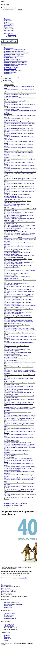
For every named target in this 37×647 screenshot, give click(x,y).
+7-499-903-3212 (9, 626)
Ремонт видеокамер (10, 57)
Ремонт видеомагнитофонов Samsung (19, 262)
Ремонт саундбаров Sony (28, 330)
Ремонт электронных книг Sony (17, 204)
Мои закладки (8, 616)
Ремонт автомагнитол (11, 65)
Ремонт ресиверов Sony (28, 489)
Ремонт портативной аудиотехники (15, 62)
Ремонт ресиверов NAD (28, 478)
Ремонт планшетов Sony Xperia (17, 195)
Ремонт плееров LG (24, 315)
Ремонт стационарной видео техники (15, 64)
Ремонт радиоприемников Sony (17, 325)
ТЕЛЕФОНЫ (8, 139)
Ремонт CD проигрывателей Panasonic (19, 390)
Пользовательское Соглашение (13, 604)
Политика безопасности (11, 602)
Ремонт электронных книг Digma (17, 198)
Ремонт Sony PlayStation (28, 233)
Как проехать (8, 27)
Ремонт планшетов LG (27, 186)
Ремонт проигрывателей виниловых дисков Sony (19, 417)
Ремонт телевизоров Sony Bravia (17, 108)
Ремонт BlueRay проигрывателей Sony (19, 219)
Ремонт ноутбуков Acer (27, 122)
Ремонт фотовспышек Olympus (17, 359)
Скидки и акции (9, 30)
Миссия (6, 22)
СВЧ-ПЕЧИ (7, 365)
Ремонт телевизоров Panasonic (16, 95)
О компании (8, 20)
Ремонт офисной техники (12, 59)
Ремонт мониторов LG (27, 446)
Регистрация (12, 35)
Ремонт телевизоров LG (28, 93)
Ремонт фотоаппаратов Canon (16, 346)
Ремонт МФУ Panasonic (27, 444)
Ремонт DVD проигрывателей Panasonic (19, 225)
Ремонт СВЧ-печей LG (27, 370)
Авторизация (12, 36)
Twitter (6, 640)
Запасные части (9, 28)
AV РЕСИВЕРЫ (9, 457)
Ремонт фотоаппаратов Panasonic (17, 353)
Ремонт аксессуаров (10, 72)
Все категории (8, 48)
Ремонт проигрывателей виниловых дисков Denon (19, 407)
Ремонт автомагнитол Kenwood (17, 277)
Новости (7, 19)
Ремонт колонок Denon (27, 402)
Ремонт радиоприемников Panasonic (18, 322)
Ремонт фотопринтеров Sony (16, 454)
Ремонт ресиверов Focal (28, 466)
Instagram (7, 637)
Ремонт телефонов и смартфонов (14, 51)
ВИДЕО (6, 207)
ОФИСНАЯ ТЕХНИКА (11, 441)
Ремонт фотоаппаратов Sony (16, 356)
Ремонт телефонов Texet (28, 172)
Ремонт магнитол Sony (27, 294)
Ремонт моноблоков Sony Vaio (16, 119)
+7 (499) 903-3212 (6, 80)
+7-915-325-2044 (9, 624)
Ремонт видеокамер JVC (28, 238)
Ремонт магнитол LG (25, 289)
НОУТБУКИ (8, 114)
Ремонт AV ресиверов (11, 67)
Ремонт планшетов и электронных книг (16, 53)
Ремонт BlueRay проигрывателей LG (18, 216)
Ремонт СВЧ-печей (10, 69)
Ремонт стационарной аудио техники (15, 61)
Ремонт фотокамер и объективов (14, 56)
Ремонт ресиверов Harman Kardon (17, 469)
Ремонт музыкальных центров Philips (18, 309)
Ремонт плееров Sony (25, 320)
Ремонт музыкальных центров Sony (18, 312)
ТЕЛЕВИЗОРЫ (9, 85)
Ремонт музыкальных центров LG (18, 303)
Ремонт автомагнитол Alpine (16, 274)
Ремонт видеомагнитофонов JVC (17, 250)
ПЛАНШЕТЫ (8, 176)
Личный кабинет (9, 613)
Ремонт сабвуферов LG (27, 418)
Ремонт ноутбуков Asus (27, 123)
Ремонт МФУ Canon (24, 442)
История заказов (9, 615)
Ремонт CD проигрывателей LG (14, 505)
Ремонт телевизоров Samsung (16, 101)
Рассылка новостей (10, 618)
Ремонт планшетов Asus (28, 178)
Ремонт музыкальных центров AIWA (18, 296)
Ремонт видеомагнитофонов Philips (18, 259)
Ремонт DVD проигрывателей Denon (18, 213)
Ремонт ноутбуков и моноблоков (14, 54)
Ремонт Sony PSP (22, 231)
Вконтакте (7, 638)
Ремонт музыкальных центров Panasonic (19, 306)
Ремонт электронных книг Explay (17, 201)
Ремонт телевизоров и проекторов (14, 49)
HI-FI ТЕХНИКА (9, 381)
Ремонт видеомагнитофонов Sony (17, 266)
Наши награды (8, 24)
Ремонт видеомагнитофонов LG (17, 253)
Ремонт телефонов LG (26, 151)
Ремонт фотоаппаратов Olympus (17, 349)
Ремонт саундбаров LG (27, 328)
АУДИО (6, 268)
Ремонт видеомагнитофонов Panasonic (19, 256)
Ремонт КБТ (8, 73)
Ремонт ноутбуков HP (26, 128)
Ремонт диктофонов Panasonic (16, 283)
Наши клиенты (9, 25)
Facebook (7, 635)
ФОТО (6, 331)
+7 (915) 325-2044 (6, 78)
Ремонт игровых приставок (12, 70)
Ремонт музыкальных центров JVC (18, 300)
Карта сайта (8, 607)
